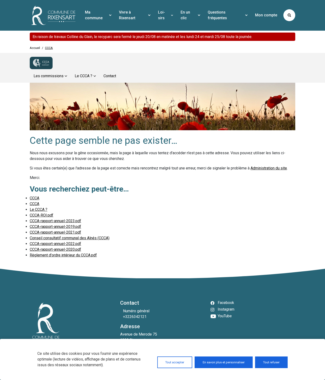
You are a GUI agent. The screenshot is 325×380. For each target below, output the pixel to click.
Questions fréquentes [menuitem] (217, 15)
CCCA (34, 198)
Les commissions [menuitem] (49, 76)
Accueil (35, 48)
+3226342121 (135, 316)
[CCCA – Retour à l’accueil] (41, 63)
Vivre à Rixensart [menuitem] (127, 15)
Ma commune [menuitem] (94, 15)
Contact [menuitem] (109, 76)
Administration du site (269, 168)
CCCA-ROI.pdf (41, 215)
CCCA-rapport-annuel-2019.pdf (55, 226)
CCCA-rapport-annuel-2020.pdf (55, 249)
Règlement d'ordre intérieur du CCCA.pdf (63, 255)
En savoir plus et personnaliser (224, 362)
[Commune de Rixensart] (53, 15)
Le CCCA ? (38, 209)
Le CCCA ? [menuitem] (83, 76)
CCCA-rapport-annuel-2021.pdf (55, 232)
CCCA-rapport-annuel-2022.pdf (55, 243)
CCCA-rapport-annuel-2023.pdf (55, 221)
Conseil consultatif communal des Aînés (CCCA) (69, 238)
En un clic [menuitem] (185, 15)
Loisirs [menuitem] (161, 15)
